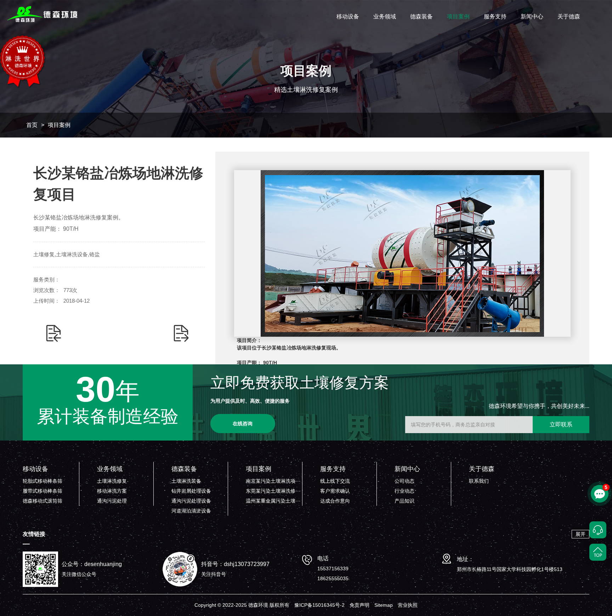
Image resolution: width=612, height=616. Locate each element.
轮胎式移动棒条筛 (42, 481)
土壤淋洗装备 (186, 481)
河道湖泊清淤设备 (191, 511)
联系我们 (479, 481)
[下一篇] (181, 333)
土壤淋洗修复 (112, 481)
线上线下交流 (335, 481)
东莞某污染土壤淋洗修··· (273, 491)
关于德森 (568, 16)
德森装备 (421, 16)
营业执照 (408, 605)
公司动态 (404, 481)
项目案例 (458, 16)
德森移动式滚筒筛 (42, 501)
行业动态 (404, 491)
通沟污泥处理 (112, 501)
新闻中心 (532, 16)
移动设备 (347, 16)
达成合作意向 (335, 501)
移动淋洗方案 (112, 491)
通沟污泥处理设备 (191, 501)
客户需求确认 (335, 491)
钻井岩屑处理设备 (191, 491)
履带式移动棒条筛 (42, 491)
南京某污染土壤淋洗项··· (273, 481)
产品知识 (404, 501)
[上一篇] (53, 333)
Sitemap (383, 605)
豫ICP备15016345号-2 (319, 605)
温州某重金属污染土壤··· (273, 501)
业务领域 (384, 16)
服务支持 (495, 16)
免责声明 (359, 605)
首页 (32, 125)
